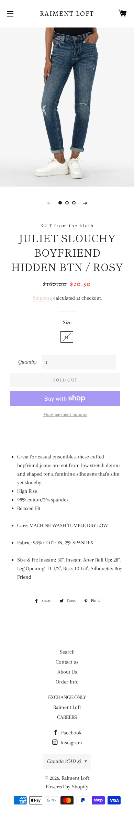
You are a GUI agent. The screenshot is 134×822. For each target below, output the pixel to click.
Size (67, 322)
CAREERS (67, 717)
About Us (67, 672)
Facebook (70, 733)
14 (67, 337)
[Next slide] (84, 202)
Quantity (27, 362)
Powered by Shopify (67, 787)
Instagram (70, 743)
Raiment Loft (67, 13)
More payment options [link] (65, 414)
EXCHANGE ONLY (67, 697)
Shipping (42, 298)
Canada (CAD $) (64, 761)
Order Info (67, 682)
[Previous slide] (49, 202)
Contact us (67, 662)
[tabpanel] (67, 106)
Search (67, 652)
